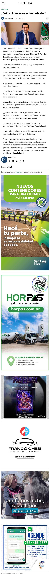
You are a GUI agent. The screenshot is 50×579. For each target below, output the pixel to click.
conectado (19, 172)
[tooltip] (9, 161)
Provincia (4, 9)
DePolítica (10, 18)
